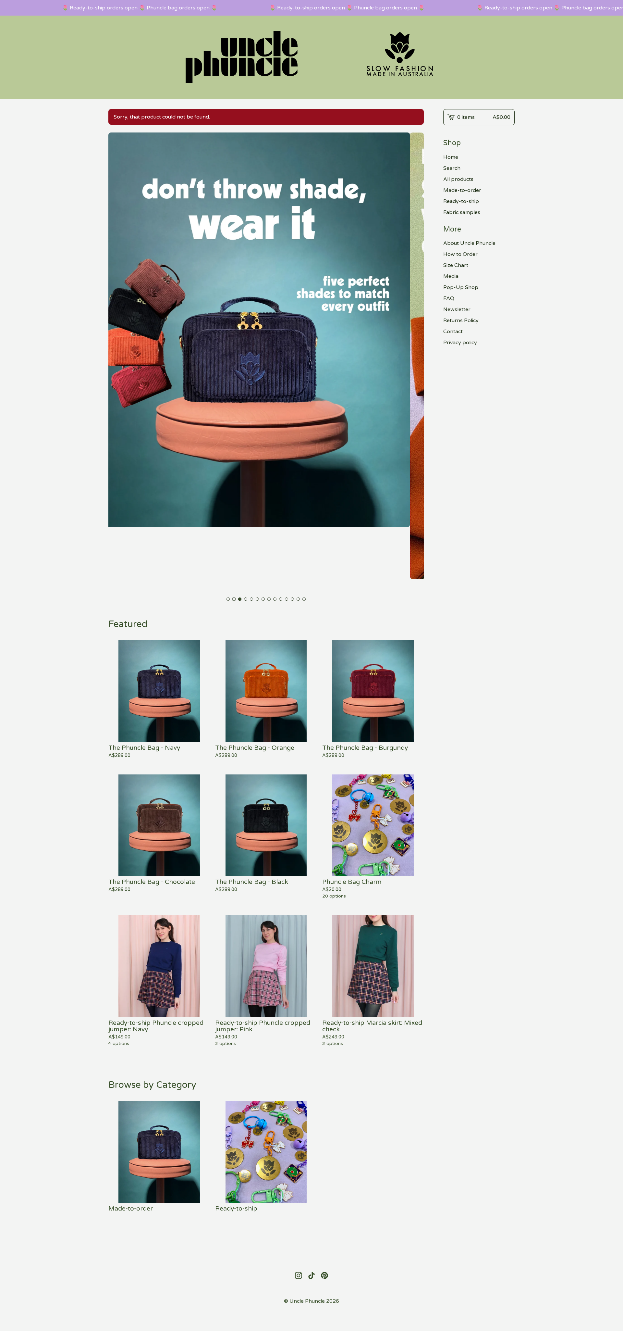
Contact (453, 331)
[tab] (228, 599)
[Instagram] (298, 1275)
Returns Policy (461, 320)
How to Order (460, 254)
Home (450, 157)
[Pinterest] (324, 1275)
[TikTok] (311, 1275)
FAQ (448, 298)
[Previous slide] (117, 362)
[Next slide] (414, 362)
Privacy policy (460, 342)
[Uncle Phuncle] (311, 57)
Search (451, 168)
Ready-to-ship (461, 201)
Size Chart (455, 265)
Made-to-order (462, 190)
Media (450, 276)
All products (458, 179)
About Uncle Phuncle (469, 243)
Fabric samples (461, 212)
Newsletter (456, 309)
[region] (311, 8)
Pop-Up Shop (460, 287)
